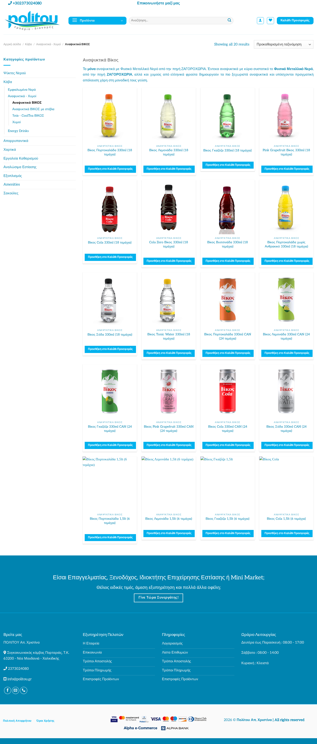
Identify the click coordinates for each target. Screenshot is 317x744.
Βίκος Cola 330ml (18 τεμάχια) (110, 242)
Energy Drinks (18, 131)
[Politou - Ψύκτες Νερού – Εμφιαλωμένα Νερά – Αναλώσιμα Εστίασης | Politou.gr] (32, 20)
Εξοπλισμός (12, 176)
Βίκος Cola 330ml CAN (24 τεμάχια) (227, 429)
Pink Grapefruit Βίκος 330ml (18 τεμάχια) (286, 152)
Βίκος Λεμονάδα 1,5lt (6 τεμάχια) (168, 519)
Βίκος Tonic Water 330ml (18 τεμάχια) (168, 336)
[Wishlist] (270, 20)
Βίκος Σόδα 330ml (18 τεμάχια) (109, 335)
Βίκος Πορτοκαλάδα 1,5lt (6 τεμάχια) (110, 521)
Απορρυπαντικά (15, 141)
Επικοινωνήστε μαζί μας (158, 3)
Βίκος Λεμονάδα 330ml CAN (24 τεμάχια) (286, 336)
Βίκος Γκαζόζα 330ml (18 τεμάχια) (227, 150)
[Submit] (229, 20)
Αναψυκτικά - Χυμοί (48, 44)
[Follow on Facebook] (7, 690)
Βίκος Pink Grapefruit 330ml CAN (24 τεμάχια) (169, 429)
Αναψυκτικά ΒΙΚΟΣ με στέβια (33, 109)
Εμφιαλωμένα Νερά (22, 90)
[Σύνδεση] (260, 20)
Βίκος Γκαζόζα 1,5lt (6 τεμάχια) (227, 519)
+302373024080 (27, 3)
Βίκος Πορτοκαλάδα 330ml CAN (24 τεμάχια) (227, 336)
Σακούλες (10, 193)
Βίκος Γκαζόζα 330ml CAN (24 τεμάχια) (110, 429)
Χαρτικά (9, 150)
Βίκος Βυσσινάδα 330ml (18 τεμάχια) (227, 244)
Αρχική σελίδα (12, 44)
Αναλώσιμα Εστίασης (19, 167)
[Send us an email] (15, 690)
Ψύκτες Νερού (14, 73)
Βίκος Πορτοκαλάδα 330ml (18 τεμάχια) (109, 152)
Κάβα (28, 44)
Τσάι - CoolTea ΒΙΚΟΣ (28, 116)
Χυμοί (16, 122)
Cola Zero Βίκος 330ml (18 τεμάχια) (168, 244)
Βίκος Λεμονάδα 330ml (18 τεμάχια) (168, 152)
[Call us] (23, 690)
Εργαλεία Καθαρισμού (20, 158)
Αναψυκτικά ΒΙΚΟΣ (27, 103)
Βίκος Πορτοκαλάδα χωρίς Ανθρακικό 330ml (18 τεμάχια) (286, 244)
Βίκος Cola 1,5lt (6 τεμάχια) (286, 519)
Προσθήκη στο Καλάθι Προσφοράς (110, 169)
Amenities (11, 184)
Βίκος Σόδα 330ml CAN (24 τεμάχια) (286, 429)
